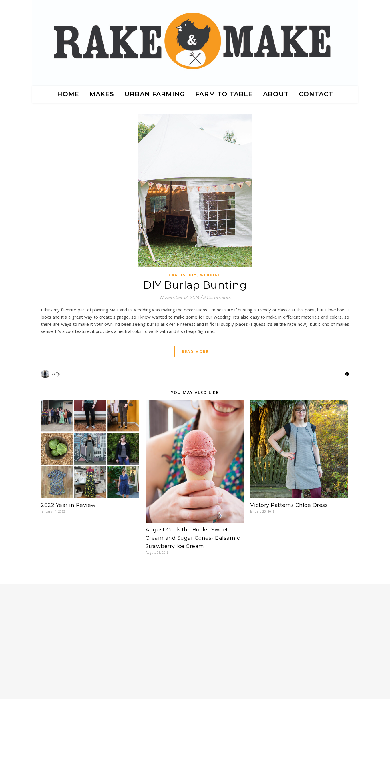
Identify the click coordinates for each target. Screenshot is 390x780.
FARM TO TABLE (224, 94)
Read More (195, 351)
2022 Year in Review (68, 505)
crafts (177, 275)
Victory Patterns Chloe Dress (289, 505)
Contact (316, 94)
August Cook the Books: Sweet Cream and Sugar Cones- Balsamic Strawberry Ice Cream (193, 538)
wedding (210, 275)
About (276, 94)
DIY (193, 275)
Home (68, 94)
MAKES (101, 94)
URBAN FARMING (154, 94)
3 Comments (216, 297)
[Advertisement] (87, 636)
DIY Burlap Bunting (195, 285)
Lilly (56, 374)
